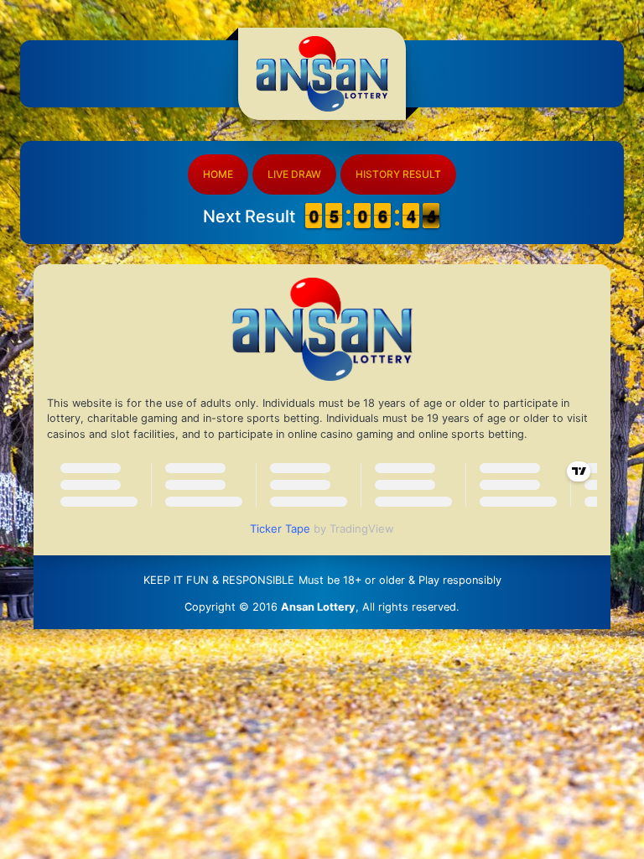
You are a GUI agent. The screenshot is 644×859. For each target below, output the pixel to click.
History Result (398, 174)
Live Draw (294, 174)
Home (218, 174)
